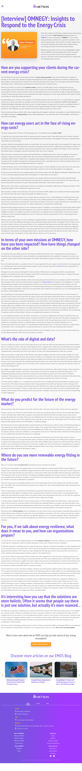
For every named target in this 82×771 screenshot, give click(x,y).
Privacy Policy (37, 760)
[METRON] (41, 6)
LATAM (38, 703)
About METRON (19, 746)
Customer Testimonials (53, 743)
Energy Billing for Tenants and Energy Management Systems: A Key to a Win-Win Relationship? (65, 682)
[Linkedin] (54, 756)
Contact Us (19, 748)
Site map (24, 760)
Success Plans (19, 743)
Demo (19, 751)
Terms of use (30, 760)
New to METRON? (19, 733)
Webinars (53, 738)
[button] (2, 675)
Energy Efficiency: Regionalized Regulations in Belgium (40, 681)
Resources (53, 733)
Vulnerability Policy (46, 760)
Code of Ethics (53, 751)
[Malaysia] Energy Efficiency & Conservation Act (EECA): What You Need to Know (16, 682)
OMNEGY (44, 37)
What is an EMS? (19, 738)
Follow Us (53, 753)
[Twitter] (50, 756)
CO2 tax (59, 266)
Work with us (53, 748)
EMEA (28, 703)
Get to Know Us (53, 746)
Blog (53, 736)
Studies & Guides (53, 741)
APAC (47, 703)
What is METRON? (19, 736)
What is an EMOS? (19, 741)
